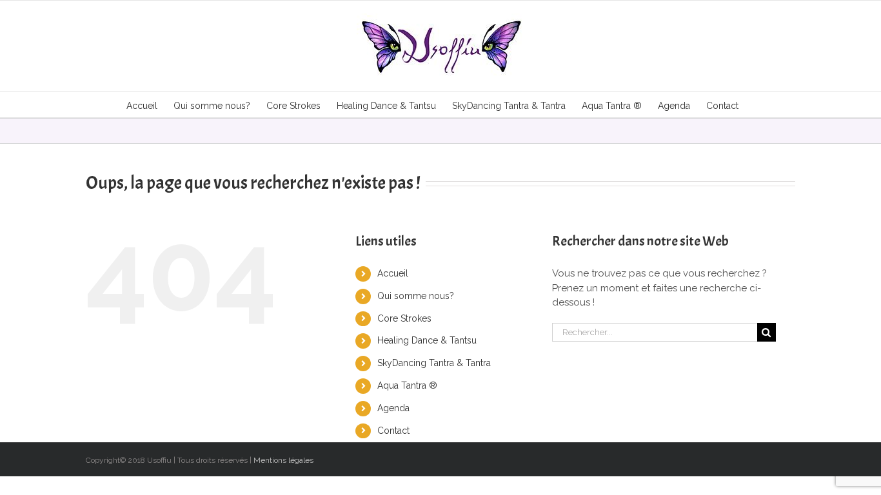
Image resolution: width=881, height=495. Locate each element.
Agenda (393, 408)
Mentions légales (283, 460)
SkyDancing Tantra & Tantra (434, 363)
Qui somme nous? (415, 296)
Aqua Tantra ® (407, 385)
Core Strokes (404, 318)
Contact (393, 430)
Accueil (392, 273)
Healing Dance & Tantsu (427, 340)
